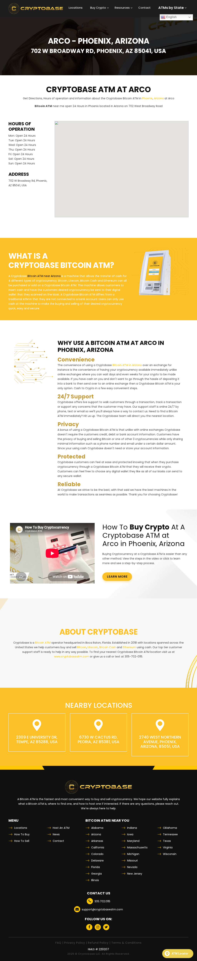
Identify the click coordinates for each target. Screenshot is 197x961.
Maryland (133, 841)
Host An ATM (61, 828)
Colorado (97, 854)
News (56, 834)
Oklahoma (170, 828)
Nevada (132, 867)
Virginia (168, 847)
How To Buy (22, 834)
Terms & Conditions (126, 943)
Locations (20, 828)
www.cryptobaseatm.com (71, 656)
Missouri (132, 860)
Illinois (95, 880)
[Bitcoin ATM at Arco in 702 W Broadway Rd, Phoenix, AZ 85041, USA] (35, 8)
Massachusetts (137, 847)
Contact (58, 841)
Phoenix (147, 98)
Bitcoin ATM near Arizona (44, 276)
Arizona (159, 98)
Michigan (133, 854)
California (97, 847)
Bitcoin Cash (107, 647)
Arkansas (97, 841)
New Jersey (134, 874)
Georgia (96, 874)
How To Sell (21, 841)
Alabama (97, 828)
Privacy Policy (74, 943)
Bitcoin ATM (43, 643)
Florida (95, 867)
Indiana (132, 828)
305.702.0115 (102, 901)
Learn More (117, 576)
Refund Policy (98, 943)
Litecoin (93, 647)
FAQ (58, 943)
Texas (167, 841)
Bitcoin (81, 647)
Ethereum (129, 647)
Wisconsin (169, 854)
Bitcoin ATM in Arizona (127, 365)
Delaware (97, 860)
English (171, 17)
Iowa (130, 834)
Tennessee (170, 834)
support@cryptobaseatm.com (102, 909)
